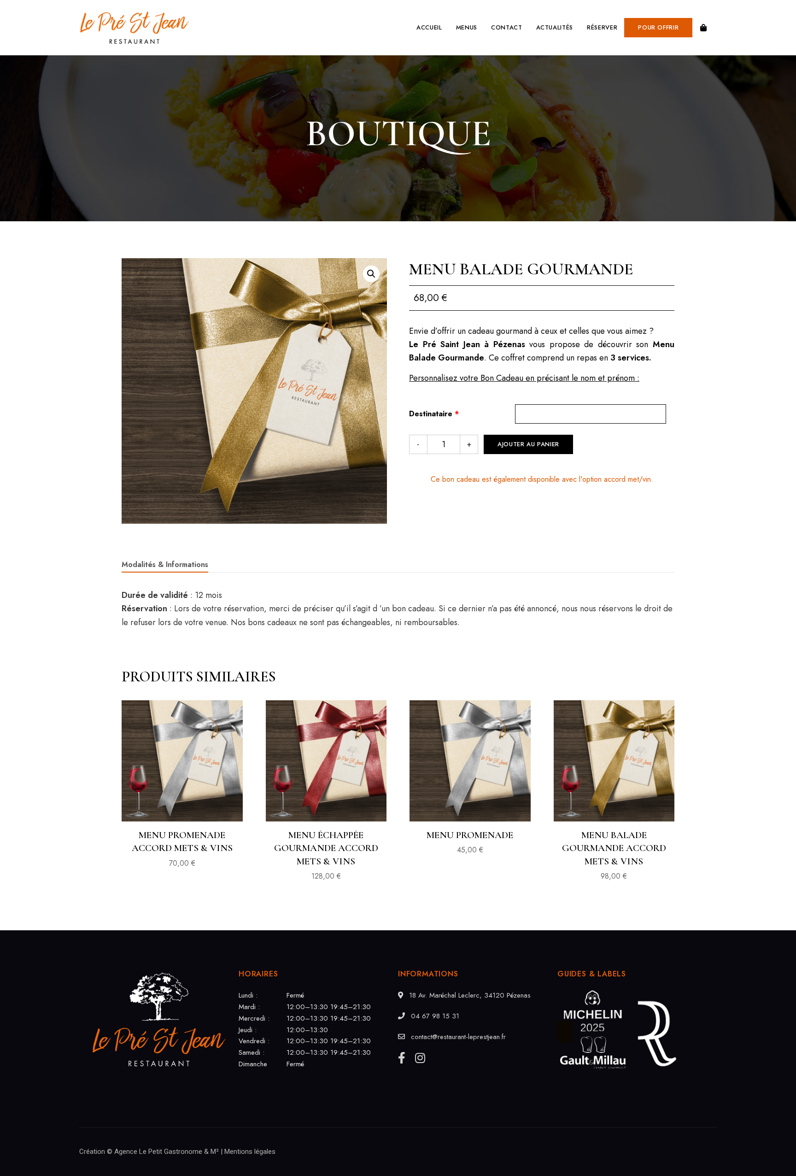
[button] (658, 27)
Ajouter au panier (528, 444)
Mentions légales (249, 1151)
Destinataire (434, 413)
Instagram (420, 1058)
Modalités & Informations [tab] (165, 564)
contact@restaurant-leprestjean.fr (457, 1037)
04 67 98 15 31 (434, 1016)
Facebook (401, 1058)
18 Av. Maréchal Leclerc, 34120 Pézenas (469, 995)
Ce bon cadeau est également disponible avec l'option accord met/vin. (542, 479)
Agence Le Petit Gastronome (158, 1151)
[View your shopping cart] (703, 27)
